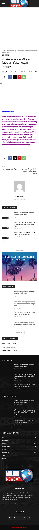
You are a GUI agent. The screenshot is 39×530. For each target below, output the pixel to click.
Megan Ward (6, 343)
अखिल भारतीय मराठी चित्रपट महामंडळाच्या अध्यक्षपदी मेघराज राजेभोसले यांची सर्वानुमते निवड (24, 224)
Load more (19, 332)
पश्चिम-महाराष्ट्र (10, 51)
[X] (15, 77)
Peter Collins (6, 347)
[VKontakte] (29, 518)
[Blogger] (10, 518)
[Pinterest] (20, 77)
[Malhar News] (3, 72)
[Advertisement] (19, 27)
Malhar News (10, 71)
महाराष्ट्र (6, 55)
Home (4, 51)
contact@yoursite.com (17, 504)
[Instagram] (24, 518)
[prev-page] (3, 242)
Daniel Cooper (6, 351)
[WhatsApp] (24, 77)
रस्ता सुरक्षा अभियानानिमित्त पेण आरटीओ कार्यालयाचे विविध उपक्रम (29, 171)
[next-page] (6, 242)
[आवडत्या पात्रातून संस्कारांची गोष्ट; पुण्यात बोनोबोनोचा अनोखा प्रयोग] (7, 215)
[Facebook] (10, 77)
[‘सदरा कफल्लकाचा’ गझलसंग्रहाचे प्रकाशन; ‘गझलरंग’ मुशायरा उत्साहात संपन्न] (7, 235)
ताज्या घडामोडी (5, 218)
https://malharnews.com (19, 199)
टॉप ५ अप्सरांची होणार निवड (9, 169)
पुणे (15, 51)
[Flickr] (19, 518)
